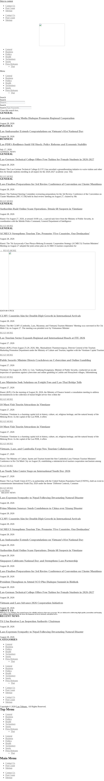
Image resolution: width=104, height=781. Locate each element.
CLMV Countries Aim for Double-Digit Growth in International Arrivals (40, 315)
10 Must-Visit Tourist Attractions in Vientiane (25, 404)
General (8, 49)
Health (8, 57)
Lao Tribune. (21, 706)
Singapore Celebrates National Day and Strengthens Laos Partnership (39, 560)
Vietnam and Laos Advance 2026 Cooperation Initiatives (31, 602)
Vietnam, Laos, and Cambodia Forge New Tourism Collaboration (36, 448)
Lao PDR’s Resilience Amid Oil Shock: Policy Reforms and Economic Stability (43, 144)
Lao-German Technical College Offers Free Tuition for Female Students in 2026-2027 (47, 159)
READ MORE (6, 176)
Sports (8, 61)
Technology (10, 59)
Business (9, 52)
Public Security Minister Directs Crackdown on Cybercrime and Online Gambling (45, 360)
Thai (13, 66)
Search (3, 97)
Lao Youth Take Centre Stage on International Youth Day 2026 (35, 471)
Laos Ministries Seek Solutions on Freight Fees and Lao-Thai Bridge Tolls (41, 382)
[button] (52, 71)
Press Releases (11, 64)
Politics (8, 54)
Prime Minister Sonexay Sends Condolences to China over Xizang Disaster (41, 508)
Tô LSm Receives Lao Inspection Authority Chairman (30, 621)
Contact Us (10, 6)
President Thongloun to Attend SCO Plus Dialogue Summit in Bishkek (39, 581)
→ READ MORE (8, 250)
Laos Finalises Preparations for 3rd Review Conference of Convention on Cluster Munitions (51, 184)
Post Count (10, 8)
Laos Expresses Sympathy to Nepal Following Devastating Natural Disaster (41, 497)
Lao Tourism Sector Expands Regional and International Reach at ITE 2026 (42, 337)
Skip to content (6, 1)
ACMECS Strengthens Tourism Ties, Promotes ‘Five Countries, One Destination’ (45, 233)
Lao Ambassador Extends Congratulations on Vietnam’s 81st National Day (41, 131)
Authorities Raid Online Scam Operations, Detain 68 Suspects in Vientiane (41, 208)
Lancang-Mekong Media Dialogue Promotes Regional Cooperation (37, 118)
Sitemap (8, 11)
